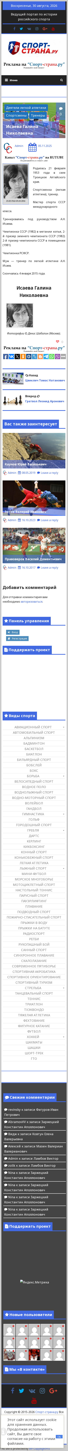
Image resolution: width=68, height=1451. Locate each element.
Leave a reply (49, 473)
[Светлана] (46, 1342)
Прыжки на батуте (34, 928)
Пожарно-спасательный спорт (34, 917)
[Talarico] (46, 1329)
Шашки (34, 1048)
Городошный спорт (34, 825)
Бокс (34, 770)
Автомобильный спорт (34, 732)
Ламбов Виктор (45, 1158)
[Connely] (34, 1342)
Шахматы (34, 1042)
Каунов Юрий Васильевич (25, 464)
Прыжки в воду (34, 923)
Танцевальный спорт (34, 993)
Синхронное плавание (34, 955)
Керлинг (34, 841)
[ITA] (22, 1354)
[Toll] (59, 1329)
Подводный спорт (34, 912)
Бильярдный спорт (34, 760)
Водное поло (34, 787)
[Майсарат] (34, 1354)
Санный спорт (34, 950)
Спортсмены (16, 115)
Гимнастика (33, 814)
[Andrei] (59, 1354)
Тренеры (38, 115)
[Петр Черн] (9, 1342)
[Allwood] (9, 1329)
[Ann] (22, 1342)
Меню (14, 80)
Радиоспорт (34, 933)
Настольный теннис (34, 890)
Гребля (33, 830)
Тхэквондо (34, 1010)
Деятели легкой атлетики (26, 108)
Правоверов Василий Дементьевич (33, 559)
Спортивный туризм (34, 982)
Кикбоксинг (34, 847)
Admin (19, 146)
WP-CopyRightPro (39, 1448)
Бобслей (34, 765)
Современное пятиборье (34, 966)
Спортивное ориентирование (34, 977)
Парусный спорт (33, 895)
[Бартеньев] (46, 1354)
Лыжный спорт (33, 868)
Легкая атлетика (34, 863)
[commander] (59, 1342)
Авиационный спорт (33, 727)
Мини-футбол (34, 874)
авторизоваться (31, 602)
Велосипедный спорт (33, 781)
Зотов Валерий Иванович (25, 512)
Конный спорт (34, 852)
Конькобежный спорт (33, 857)
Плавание (34, 906)
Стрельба (33, 988)
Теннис (34, 999)
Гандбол (33, 808)
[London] (22, 1329)
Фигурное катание (34, 1026)
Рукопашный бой (34, 944)
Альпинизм (34, 738)
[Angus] (34, 1329)
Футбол (34, 1031)
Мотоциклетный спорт (34, 885)
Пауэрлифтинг (34, 901)
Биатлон (34, 754)
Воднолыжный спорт (33, 792)
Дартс (34, 836)
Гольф (34, 819)
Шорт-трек (34, 1053)
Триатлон (34, 1004)
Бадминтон (34, 743)
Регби (34, 939)
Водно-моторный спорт (34, 798)
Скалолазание (34, 961)
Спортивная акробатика (34, 971)
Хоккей (33, 1037)
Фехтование (34, 1020)
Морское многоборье (34, 879)
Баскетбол (34, 749)
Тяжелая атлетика (34, 1015)
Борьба (33, 776)
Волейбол (34, 803)
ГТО (34, 1058)
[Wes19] (9, 1354)
